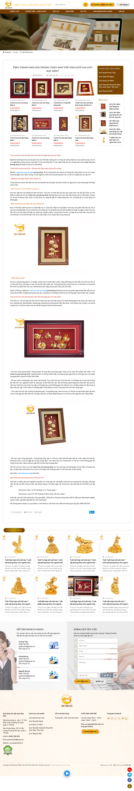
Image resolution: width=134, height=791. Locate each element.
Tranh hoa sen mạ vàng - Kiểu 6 (41, 139)
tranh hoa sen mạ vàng (25, 172)
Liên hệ (121, 11)
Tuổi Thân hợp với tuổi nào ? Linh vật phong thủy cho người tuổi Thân (17, 602)
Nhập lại (99, 681)
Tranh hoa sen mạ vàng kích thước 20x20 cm (84, 104)
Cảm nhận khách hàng (102, 11)
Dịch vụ (56, 11)
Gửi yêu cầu (82, 681)
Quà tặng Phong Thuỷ (17, 100)
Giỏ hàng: (124, 5)
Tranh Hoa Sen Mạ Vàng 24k (84, 139)
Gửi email (29, 512)
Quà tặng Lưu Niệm (106, 81)
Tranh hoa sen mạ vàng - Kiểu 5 (41, 104)
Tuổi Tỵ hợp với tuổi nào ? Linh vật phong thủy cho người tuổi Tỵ (50, 561)
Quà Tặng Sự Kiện (106, 91)
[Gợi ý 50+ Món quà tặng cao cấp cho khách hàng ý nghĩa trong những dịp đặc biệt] (103, 131)
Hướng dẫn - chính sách (35, 11)
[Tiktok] (116, 718)
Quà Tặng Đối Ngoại (106, 77)
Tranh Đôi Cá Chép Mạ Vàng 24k (62, 104)
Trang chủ (14, 11)
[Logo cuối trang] (67, 701)
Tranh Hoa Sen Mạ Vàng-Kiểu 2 (63, 139)
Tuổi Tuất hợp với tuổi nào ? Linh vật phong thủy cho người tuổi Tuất (115, 561)
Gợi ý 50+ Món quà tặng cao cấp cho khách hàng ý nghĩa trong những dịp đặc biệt (115, 131)
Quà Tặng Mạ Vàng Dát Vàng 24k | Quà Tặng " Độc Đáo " (109, 86)
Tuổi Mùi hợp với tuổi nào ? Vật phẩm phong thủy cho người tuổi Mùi (50, 602)
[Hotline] (130, 770)
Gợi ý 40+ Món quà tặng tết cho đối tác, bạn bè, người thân (115, 115)
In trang (39, 512)
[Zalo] (126, 718)
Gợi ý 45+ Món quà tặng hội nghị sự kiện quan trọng (114, 106)
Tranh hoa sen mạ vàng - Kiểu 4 (19, 104)
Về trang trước (16, 512)
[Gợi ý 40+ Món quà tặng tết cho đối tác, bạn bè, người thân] (103, 114)
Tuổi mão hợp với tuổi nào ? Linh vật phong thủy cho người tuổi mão (115, 602)
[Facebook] (123, 718)
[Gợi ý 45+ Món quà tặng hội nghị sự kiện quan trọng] (103, 106)
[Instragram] (112, 718)
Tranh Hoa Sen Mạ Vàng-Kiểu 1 (19, 139)
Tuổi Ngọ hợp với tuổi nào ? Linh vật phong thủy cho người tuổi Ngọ (83, 602)
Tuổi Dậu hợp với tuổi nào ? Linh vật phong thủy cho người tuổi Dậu (18, 561)
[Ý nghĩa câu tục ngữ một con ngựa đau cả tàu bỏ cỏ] (103, 139)
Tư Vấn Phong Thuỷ (26, 52)
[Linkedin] (119, 718)
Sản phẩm (70, 11)
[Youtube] (108, 718)
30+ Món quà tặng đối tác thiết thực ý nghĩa (114, 123)
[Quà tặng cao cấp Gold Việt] (8, 4)
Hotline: (103, 5)
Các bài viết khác (14, 530)
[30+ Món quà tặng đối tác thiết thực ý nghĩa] (103, 123)
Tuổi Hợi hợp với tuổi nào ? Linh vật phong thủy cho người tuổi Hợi (83, 561)
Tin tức (83, 11)
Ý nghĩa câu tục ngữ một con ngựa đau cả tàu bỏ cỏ (115, 140)
